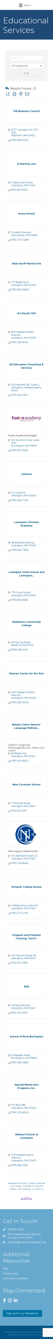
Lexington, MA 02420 (25, 1236)
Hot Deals (16, 1186)
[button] (7, 88)
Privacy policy (11, 1273)
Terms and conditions (15, 1278)
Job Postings (24, 1189)
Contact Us (37, 1189)
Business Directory (17, 1183)
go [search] (27, 73)
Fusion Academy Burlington (22, 435)
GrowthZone (38, 1335)
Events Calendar (37, 1183)
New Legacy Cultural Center (23, 851)
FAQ (5, 1268)
